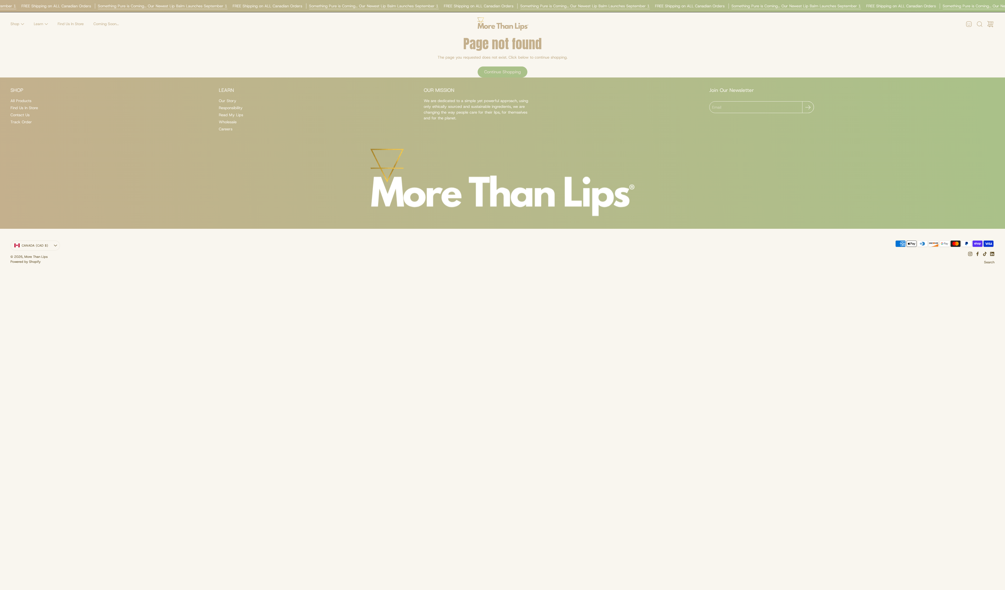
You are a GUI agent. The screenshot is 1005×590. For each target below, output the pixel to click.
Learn (38, 23)
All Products (20, 100)
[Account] (969, 24)
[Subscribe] (808, 107)
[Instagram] (970, 254)
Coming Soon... (106, 23)
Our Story (227, 100)
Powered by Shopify (25, 261)
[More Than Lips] (502, 24)
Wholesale (228, 122)
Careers (225, 129)
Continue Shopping (502, 72)
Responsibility (231, 107)
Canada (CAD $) (35, 245)
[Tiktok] (984, 254)
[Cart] (990, 24)
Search (989, 262)
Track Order (21, 122)
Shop (14, 23)
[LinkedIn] (992, 254)
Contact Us (20, 115)
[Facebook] (977, 254)
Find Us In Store (71, 23)
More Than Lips (36, 256)
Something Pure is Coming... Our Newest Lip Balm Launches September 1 (162, 6)
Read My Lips (231, 115)
